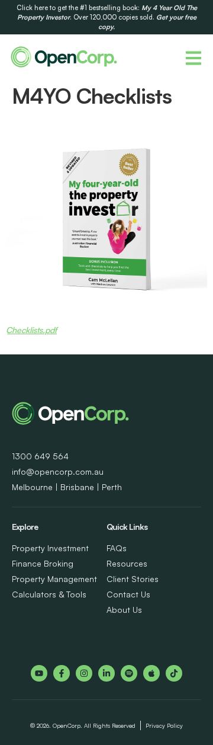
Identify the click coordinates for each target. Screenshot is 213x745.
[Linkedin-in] (106, 673)
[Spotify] (129, 673)
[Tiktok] (174, 673)
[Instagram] (84, 673)
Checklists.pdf (31, 330)
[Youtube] (39, 673)
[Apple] (151, 673)
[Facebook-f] (61, 673)
